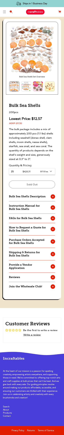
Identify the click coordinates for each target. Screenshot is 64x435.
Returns (31, 430)
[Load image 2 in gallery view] (26, 86)
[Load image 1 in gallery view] (14, 86)
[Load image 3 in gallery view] (38, 86)
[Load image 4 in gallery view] (50, 86)
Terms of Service (46, 430)
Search (6, 406)
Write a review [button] (32, 334)
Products (7, 412)
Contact (7, 416)
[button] (4, 12)
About (6, 409)
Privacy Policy (17, 430)
